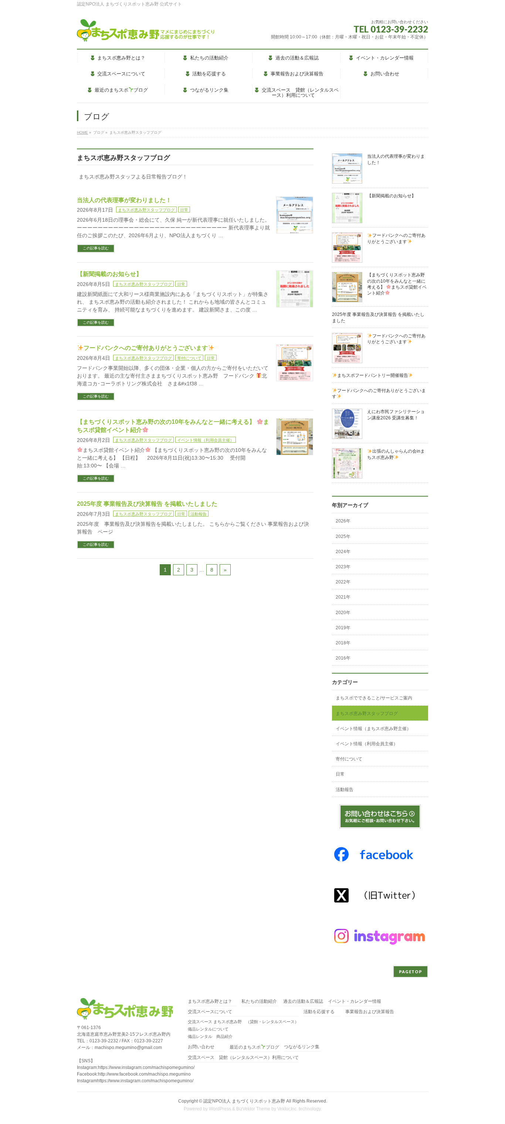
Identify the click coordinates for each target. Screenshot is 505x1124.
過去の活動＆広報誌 (303, 1001)
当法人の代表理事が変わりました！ (124, 200)
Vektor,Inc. (287, 1108)
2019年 (343, 627)
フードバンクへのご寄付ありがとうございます (146, 348)
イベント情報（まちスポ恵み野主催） (373, 728)
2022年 (343, 582)
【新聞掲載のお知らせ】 (109, 274)
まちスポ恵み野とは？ (212, 1001)
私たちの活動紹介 (259, 1001)
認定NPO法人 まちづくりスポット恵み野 (244, 1101)
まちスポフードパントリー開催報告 (372, 375)
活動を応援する (319, 1011)
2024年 (343, 551)
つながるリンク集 (301, 1047)
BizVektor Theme (253, 1108)
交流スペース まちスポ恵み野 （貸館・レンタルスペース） (243, 1021)
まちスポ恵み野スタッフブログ (146, 210)
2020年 (343, 612)
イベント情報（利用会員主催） (205, 440)
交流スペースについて (210, 1011)
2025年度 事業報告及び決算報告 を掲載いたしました (147, 504)
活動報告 (198, 514)
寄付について (189, 358)
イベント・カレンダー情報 (354, 1001)
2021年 (343, 597)
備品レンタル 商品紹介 (210, 1036)
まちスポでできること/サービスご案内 (374, 698)
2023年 (343, 566)
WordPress (220, 1108)
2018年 (343, 643)
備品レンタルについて (208, 1029)
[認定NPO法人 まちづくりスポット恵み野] (145, 33)
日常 (184, 210)
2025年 (343, 536)
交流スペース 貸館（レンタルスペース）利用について (243, 1057)
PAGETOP (410, 971)
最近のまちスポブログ (254, 1047)
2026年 (343, 521)
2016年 (343, 658)
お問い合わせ (201, 1047)
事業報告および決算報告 (369, 1011)
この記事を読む (96, 248)
